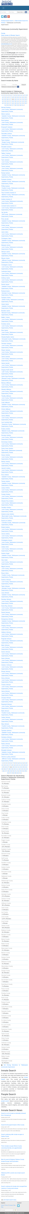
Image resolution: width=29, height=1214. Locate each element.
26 (7, 99)
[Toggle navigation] (3, 8)
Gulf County (5, 214)
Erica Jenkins (5, 474)
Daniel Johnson (5, 612)
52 (23, 103)
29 (15, 99)
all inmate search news (10, 1199)
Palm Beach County (6, 984)
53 (25, 103)
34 (2, 101)
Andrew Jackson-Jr (6, 199)
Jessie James (5, 304)
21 (20, 97)
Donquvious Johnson (7, 619)
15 (5, 97)
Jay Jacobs (4, 212)
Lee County (4, 912)
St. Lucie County (5, 1024)
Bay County (5, 450)
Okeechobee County (7, 966)
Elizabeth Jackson (6, 146)
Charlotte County (6, 804)
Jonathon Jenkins (6, 507)
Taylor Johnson (5, 586)
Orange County (6, 142)
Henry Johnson (5, 678)
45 (5, 103)
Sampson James (6, 297)
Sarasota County (6, 1011)
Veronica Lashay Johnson (8, 756)
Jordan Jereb (5, 547)
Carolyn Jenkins (5, 494)
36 (7, 101)
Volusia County (5, 1047)
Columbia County (6, 522)
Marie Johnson (5, 645)
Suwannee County (7, 424)
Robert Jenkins (5, 527)
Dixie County (5, 826)
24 (2, 99)
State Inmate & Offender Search (10, 35)
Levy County (4, 921)
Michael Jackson (6, 107)
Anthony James (5, 278)
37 (10, 101)
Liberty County (6, 299)
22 (23, 97)
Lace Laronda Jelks (6, 422)
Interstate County (6, 293)
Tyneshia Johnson (6, 730)
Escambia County (6, 835)
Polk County (4, 997)
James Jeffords (5, 415)
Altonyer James (5, 251)
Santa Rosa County (6, 1006)
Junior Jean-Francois (7, 376)
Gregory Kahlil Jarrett (7, 370)
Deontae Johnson (6, 599)
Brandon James (5, 310)
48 (13, 103)
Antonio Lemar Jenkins (7, 514)
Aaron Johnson (5, 658)
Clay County (4, 813)
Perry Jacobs (5, 219)
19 (15, 97)
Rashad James (5, 291)
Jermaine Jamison (6, 343)
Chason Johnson (6, 684)
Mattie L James (5, 317)
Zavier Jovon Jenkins (7, 448)
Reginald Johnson (6, 638)
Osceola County (5, 975)
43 (25, 101)
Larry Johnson (5, 592)
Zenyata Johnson (6, 697)
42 (23, 101)
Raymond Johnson (6, 704)
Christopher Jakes (6, 238)
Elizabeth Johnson (6, 750)
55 (7, 105)
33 (25, 99)
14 (2, 97)
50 (18, 103)
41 (20, 101)
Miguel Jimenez (5, 566)
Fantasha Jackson (6, 179)
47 (10, 103)
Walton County (5, 1056)
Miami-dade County (7, 516)
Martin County (5, 943)
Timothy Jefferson (6, 396)
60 (20, 105)
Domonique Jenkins (6, 442)
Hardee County (5, 867)
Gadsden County (6, 116)
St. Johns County (6, 1020)
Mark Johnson (5, 711)
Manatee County (5, 934)
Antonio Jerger (5, 553)
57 (13, 105)
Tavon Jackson (5, 140)
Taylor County (5, 1033)
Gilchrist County (5, 853)
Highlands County (6, 876)
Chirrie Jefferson (5, 409)
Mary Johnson (5, 724)
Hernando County (6, 339)
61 (23, 105)
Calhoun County (5, 799)
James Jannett (5, 363)
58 (15, 105)
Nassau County (5, 957)
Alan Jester (4, 560)
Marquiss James (5, 245)
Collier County (5, 817)
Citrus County (5, 808)
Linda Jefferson (5, 402)
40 (18, 101)
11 (21, 95)
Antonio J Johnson (6, 665)
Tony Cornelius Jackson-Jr (8, 192)
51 (20, 103)
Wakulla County (6, 431)
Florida (3, 33)
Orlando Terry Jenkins (7, 501)
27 (10, 99)
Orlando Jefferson (6, 389)
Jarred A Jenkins (6, 468)
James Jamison (5, 356)
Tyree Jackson (5, 160)
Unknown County (6, 1042)
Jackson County (5, 898)
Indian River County (6, 889)
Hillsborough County (7, 880)
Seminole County (6, 1015)
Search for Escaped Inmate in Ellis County (12, 1125)
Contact (11, 1205)
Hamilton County (6, 862)
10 (18, 95)
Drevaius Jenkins (6, 435)
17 (10, 97)
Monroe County (5, 952)
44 (2, 103)
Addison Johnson (6, 632)
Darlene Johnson (6, 579)
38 (13, 101)
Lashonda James (6, 271)
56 (10, 105)
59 (18, 105)
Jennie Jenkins (5, 533)
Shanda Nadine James (7, 337)
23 (25, 97)
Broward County (6, 312)
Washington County (6, 1060)
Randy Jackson (5, 173)
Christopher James (6, 265)
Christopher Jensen (6, 540)
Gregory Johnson (6, 625)
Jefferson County (6, 260)
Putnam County (5, 1002)
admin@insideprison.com (6, 44)
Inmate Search (8, 1070)
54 (5, 105)
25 (5, 99)
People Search (8, 1094)
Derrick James (5, 284)
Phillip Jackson (5, 186)
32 (23, 99)
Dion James (4, 330)
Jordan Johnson (5, 717)
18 (13, 97)
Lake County (5, 371)
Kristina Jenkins (5, 429)
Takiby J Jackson (6, 153)
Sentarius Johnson (6, 737)
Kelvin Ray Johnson (6, 606)
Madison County (6, 194)
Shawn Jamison (5, 350)
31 (20, 99)
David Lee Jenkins (6, 520)
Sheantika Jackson (6, 133)
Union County (5, 1038)
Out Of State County (6, 979)
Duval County (5, 831)
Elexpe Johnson (5, 671)
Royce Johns (5, 573)
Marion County (5, 939)
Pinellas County (5, 993)
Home (2, 1205)
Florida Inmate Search (7, 20)
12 (23, 95)
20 (18, 97)
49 (15, 103)
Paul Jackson (5, 120)
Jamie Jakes (4, 232)
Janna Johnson (5, 691)
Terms (6, 1205)
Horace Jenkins (5, 455)
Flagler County (5, 840)
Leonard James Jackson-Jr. (8, 206)
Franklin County (6, 188)
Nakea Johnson (5, 743)
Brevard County (5, 790)
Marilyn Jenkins (5, 461)
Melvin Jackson (5, 114)
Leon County (5, 109)
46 (7, 103)
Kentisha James (5, 324)
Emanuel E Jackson (6, 127)
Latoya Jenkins (5, 488)
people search (5, 1101)
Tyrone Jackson (5, 166)
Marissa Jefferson (6, 383)
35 (5, 101)
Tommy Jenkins (5, 481)
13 (26, 95)
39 (15, 101)
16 (7, 97)
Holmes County (5, 885)
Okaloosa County (6, 961)
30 (18, 99)
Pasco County (5, 988)
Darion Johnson (5, 652)
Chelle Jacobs (5, 225)
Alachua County (5, 781)
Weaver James (5, 258)
